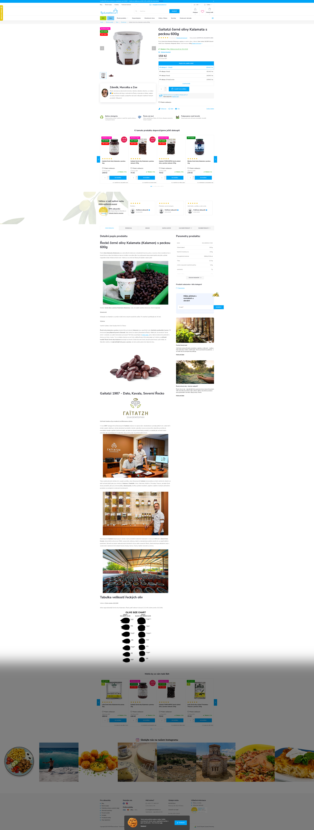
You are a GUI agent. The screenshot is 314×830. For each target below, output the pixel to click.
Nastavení (143, 826)
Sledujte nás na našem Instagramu (159, 740)
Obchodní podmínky (107, 810)
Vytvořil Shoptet (200, 826)
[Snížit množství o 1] (165, 90)
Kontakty (117, 4)
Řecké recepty (108, 4)
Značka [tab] (166, 228)
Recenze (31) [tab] (128, 228)
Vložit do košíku (180, 89)
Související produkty (184, 228)
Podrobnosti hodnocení (181, 38)
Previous (98, 159)
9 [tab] (162, 186)
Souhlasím (182, 823)
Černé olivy (181, 288)
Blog (101, 4)
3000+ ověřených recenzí (107, 204)
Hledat (174, 11)
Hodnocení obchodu (126, 4)
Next (215, 159)
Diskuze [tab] (147, 228)
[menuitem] (103, 18)
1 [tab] (151, 186)
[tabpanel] (114, 159)
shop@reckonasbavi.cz (154, 810)
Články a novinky (197, 803)
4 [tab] (155, 186)
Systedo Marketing (209, 826)
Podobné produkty (203, 228)
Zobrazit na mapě (173, 810)
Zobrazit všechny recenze (116, 213)
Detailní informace (196, 43)
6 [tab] (158, 186)
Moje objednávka (106, 820)
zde (161, 823)
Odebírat (219, 307)
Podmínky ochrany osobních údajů (110, 808)
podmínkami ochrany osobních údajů (208, 311)
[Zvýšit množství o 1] (165, 88)
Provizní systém (106, 813)
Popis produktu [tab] (109, 228)
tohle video (145, 335)
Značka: (210, 108)
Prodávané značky (106, 817)
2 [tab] (152, 186)
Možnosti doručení (166, 52)
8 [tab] (161, 186)
